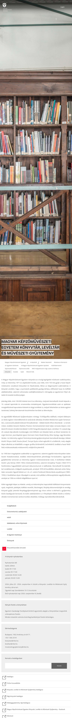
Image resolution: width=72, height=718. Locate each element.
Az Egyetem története (11, 365)
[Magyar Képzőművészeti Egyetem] (7, 7)
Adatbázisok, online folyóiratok (17, 523)
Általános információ (60, 362)
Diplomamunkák (24, 368)
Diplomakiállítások (10, 368)
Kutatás (15, 372)
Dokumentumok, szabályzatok (17, 512)
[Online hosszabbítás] (35, 684)
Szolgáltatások (11, 506)
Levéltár (9, 529)
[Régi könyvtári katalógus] (35, 697)
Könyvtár (7, 372)
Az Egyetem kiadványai (14, 535)
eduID (9, 517)
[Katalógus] (35, 677)
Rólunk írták (30, 372)
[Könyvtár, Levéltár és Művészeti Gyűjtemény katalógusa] (35, 690)
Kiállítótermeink (56, 365)
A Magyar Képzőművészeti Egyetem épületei (35, 365)
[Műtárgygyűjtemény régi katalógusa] (35, 703)
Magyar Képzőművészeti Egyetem (15, 362)
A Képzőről (33, 362)
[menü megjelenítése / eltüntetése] (56, 19)
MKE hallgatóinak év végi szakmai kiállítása (45, 368)
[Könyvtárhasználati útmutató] (35, 548)
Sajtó (22, 372)
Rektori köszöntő (46, 362)
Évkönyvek (10, 541)
